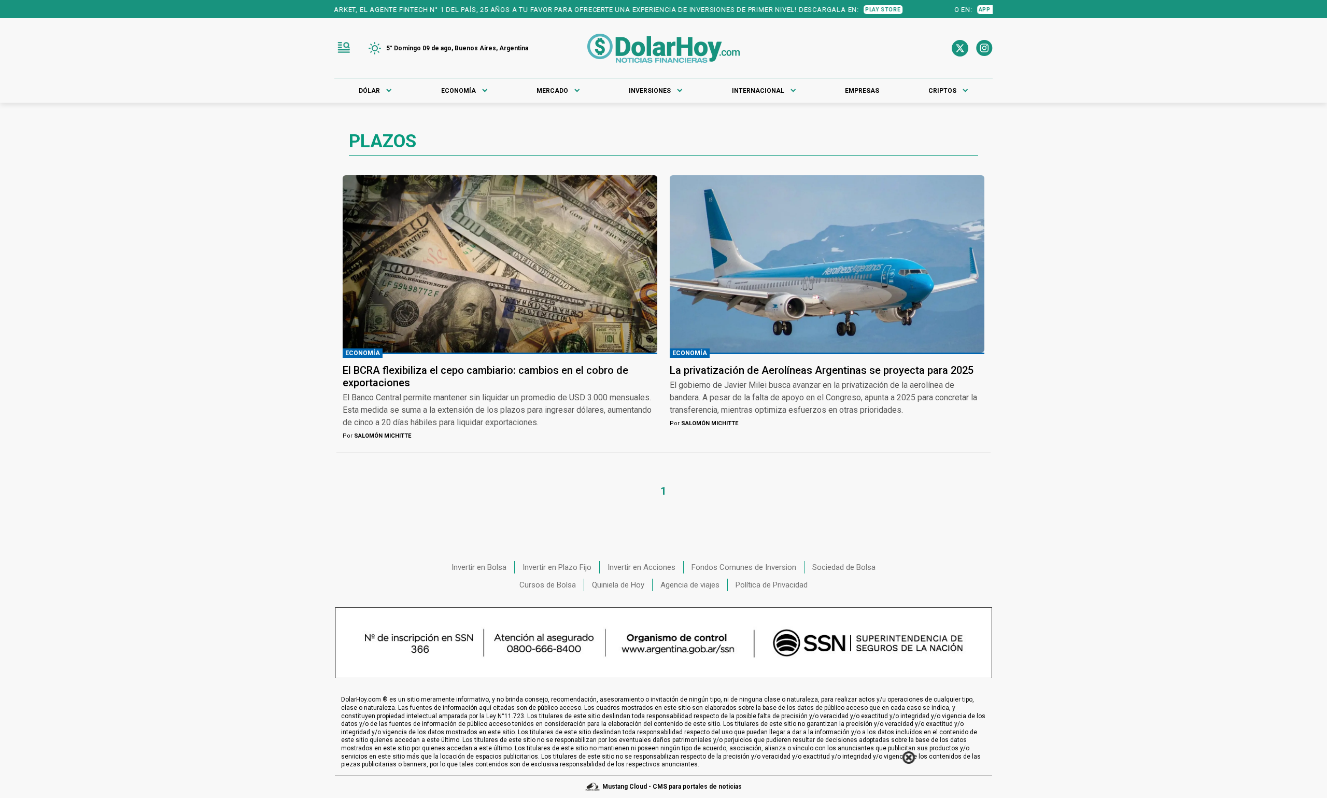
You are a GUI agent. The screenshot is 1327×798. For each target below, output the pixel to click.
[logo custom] (663, 48)
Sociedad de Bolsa (844, 567)
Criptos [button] (942, 90)
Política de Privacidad (772, 585)
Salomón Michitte (377, 435)
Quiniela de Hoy (618, 585)
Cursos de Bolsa (547, 585)
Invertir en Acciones (641, 567)
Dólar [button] (369, 90)
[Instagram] (984, 48)
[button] (343, 48)
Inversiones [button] (650, 90)
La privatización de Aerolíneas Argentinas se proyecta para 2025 (821, 370)
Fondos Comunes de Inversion (743, 567)
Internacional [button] (758, 90)
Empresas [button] (862, 90)
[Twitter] (960, 48)
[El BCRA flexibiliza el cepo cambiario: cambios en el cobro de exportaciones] (500, 264)
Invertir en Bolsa (478, 567)
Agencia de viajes (689, 585)
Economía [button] (458, 90)
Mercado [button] (552, 90)
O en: (949, 9)
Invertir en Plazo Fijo (557, 567)
